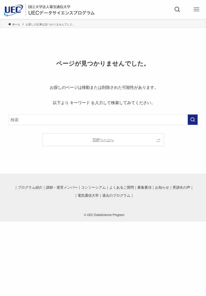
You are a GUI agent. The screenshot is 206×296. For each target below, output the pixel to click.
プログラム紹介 (30, 187)
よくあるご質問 (121, 187)
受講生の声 (181, 187)
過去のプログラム (116, 195)
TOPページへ (103, 139)
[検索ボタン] (177, 9)
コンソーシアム (93, 187)
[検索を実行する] (193, 119)
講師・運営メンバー (62, 187)
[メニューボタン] (196, 9)
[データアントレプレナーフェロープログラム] (49, 9)
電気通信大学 (88, 195)
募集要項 (144, 187)
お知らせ (162, 187)
